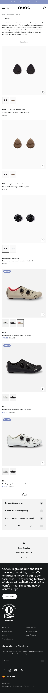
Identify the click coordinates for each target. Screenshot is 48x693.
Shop (3, 14)
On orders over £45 (24, 552)
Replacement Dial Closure (11, 258)
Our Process (31, 635)
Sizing (4, 635)
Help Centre (7, 631)
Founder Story (31, 631)
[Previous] (2, 2)
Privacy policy (17, 686)
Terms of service (29, 686)
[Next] (45, 2)
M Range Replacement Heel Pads (13, 109)
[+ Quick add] (43, 92)
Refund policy (6, 686)
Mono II (4, 332)
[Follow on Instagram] (9, 670)
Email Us (5, 628)
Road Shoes (10, 14)
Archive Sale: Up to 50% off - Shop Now (24, 2)
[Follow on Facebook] (3, 670)
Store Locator (7, 639)
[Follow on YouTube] (15, 670)
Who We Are (31, 628)
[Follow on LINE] (21, 670)
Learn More (9, 596)
